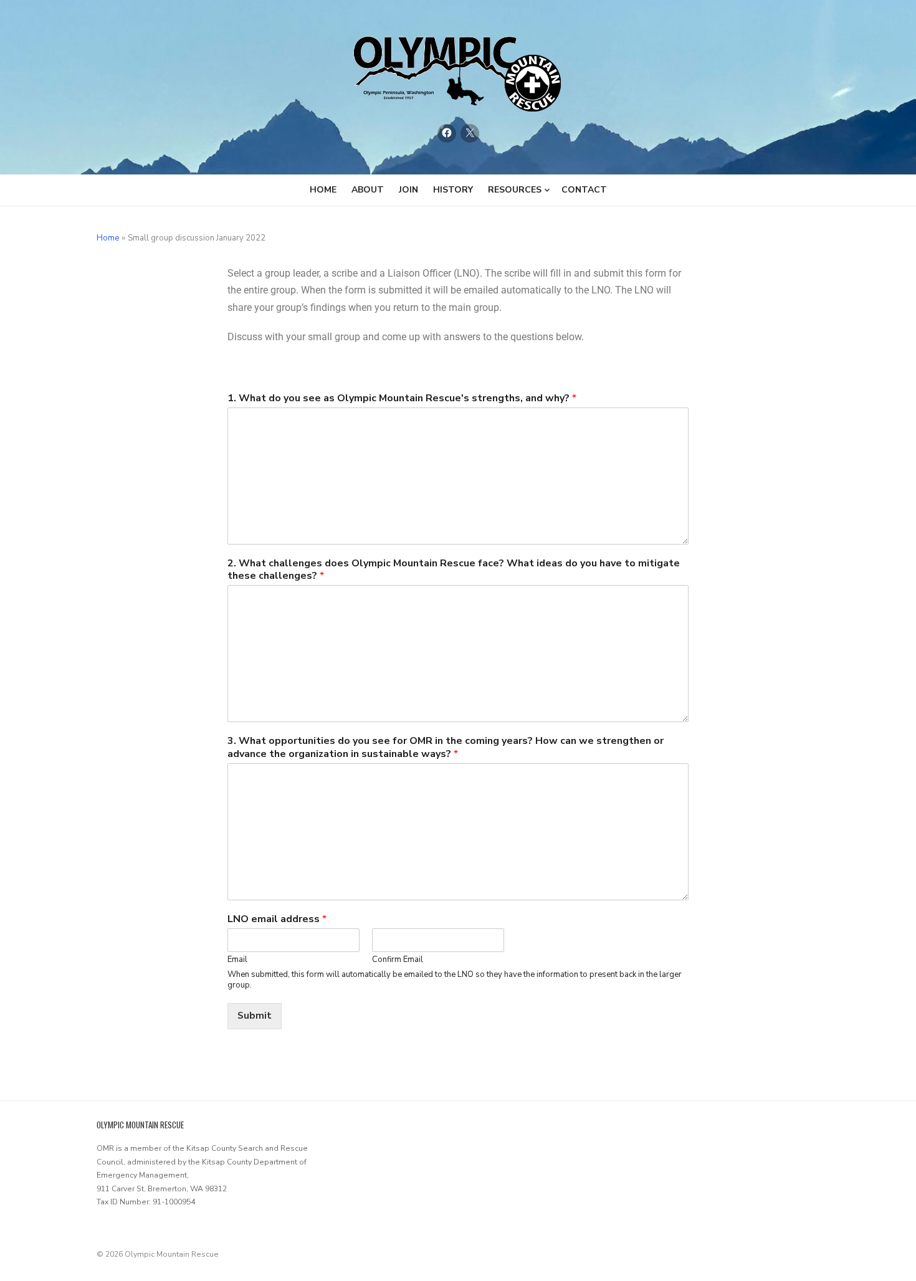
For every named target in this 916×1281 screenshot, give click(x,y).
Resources (514, 190)
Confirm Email (397, 960)
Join (408, 190)
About (367, 190)
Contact (584, 190)
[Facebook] (446, 133)
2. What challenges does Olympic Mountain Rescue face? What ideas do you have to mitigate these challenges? (453, 570)
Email (237, 960)
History (453, 190)
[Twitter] (469, 133)
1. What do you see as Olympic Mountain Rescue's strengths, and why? (401, 398)
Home (323, 190)
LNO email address (277, 919)
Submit (254, 1015)
